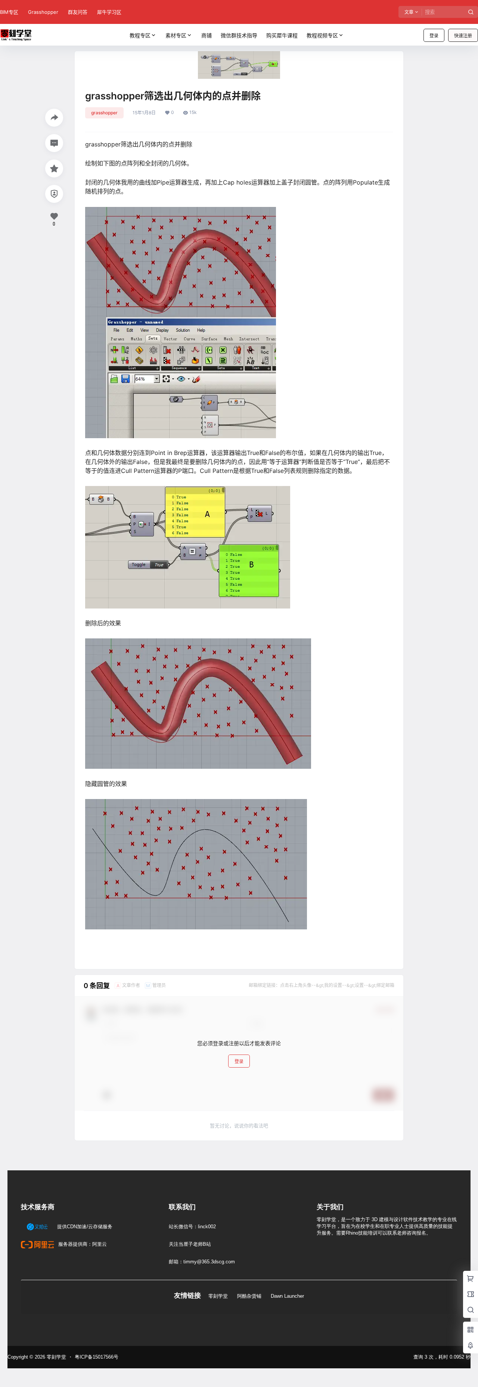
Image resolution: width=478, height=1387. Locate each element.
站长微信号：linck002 (192, 1226)
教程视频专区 (322, 35)
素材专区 (175, 35)
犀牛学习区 (109, 12)
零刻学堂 (218, 1296)
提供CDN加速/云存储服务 (84, 1226)
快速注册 (463, 35)
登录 (433, 35)
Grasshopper (43, 12)
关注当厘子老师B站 (190, 1244)
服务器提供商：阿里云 (82, 1244)
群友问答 (77, 12)
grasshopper (104, 112)
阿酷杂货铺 (249, 1296)
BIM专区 (9, 12)
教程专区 (140, 35)
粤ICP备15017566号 (96, 1357)
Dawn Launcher (287, 1296)
